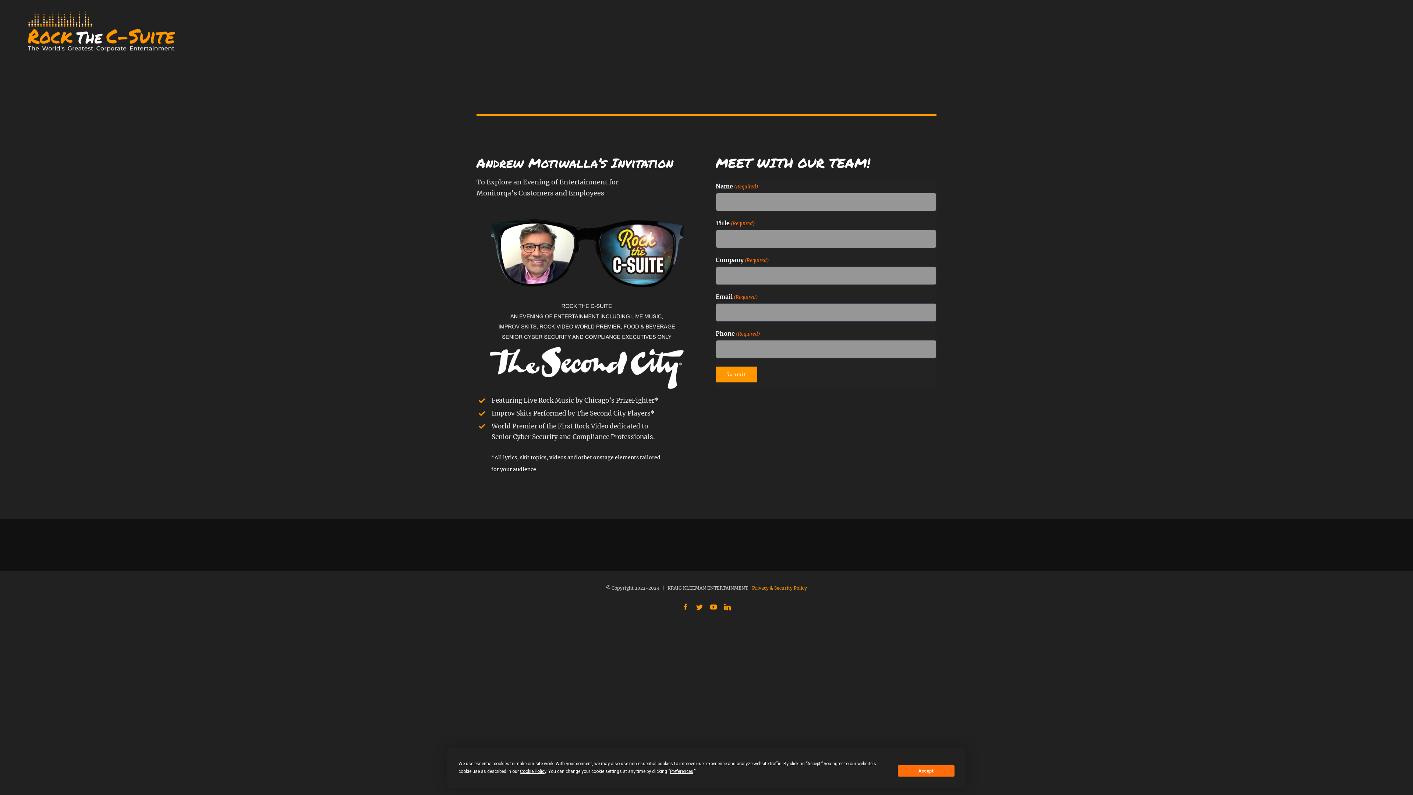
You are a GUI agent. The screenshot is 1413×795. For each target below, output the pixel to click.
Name (737, 186)
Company (742, 260)
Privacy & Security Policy (779, 588)
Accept (926, 771)
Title (735, 223)
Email (737, 296)
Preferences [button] (681, 771)
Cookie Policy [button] (533, 771)
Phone (738, 333)
